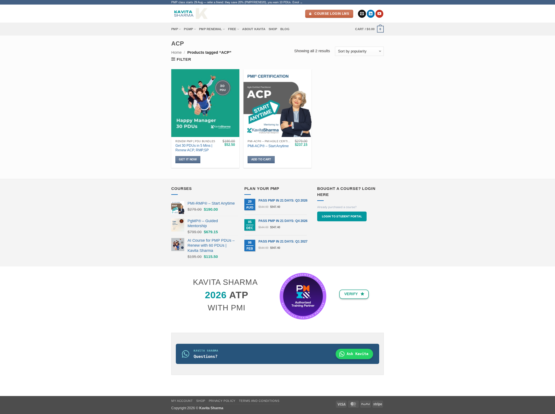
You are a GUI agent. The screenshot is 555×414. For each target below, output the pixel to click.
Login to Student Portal (342, 216)
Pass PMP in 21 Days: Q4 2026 (282, 221)
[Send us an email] (362, 14)
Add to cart (261, 159)
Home (176, 52)
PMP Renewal (210, 29)
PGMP (188, 29)
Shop (273, 29)
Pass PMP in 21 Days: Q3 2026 (282, 200)
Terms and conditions (259, 401)
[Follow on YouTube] (379, 14)
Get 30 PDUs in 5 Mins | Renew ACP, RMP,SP (193, 148)
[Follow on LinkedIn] (371, 14)
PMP (174, 29)
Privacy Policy (222, 401)
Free (232, 29)
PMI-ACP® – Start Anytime (268, 146)
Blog (284, 29)
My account (182, 401)
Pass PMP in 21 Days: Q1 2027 (282, 241)
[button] (369, 29)
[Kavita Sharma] (190, 13)
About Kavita (253, 29)
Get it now (188, 159)
